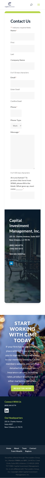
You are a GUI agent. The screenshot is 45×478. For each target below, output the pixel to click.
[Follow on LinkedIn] (11, 263)
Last (12, 54)
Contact (33, 448)
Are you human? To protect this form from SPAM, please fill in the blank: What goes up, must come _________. (22, 183)
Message (15, 132)
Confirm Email (16, 101)
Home (8, 448)
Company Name (18, 60)
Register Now (22, 388)
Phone (14, 107)
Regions (28, 451)
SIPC (25, 460)
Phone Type (16, 120)
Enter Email (15, 89)
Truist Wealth (16, 451)
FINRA (17, 460)
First (12, 42)
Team (24, 448)
